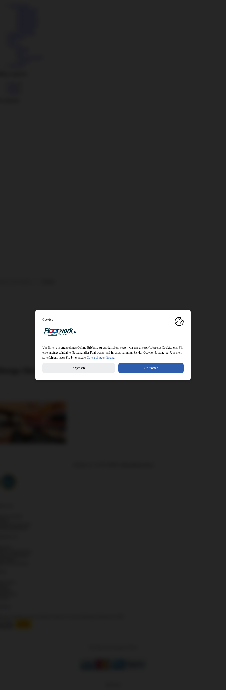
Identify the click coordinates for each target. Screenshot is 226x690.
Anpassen (78, 368)
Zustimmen (151, 368)
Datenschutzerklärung (101, 357)
